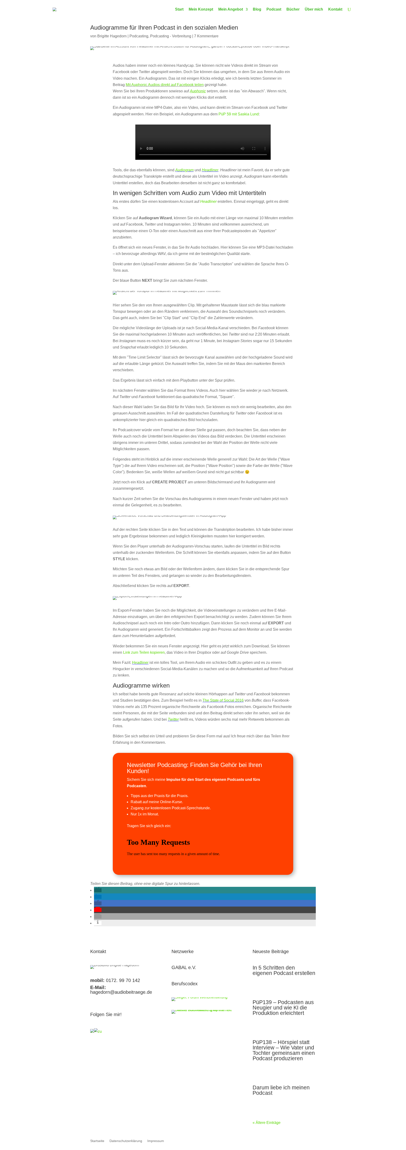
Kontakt (335, 9)
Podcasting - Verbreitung (170, 36)
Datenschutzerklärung (125, 1141)
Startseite (97, 1141)
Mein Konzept (201, 9)
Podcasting (138, 36)
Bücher (293, 9)
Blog (257, 9)
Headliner (140, 663)
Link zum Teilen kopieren (144, 652)
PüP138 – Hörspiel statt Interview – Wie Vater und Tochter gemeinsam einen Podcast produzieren (284, 1050)
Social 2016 (234, 700)
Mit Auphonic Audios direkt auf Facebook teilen (165, 85)
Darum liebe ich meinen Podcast (281, 1090)
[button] (98, 890)
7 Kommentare (206, 36)
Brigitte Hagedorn (112, 36)
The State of (213, 700)
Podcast (273, 9)
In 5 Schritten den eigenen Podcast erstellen (284, 970)
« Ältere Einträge (267, 1123)
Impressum (155, 1141)
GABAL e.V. (184, 967)
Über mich (314, 9)
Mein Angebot (230, 9)
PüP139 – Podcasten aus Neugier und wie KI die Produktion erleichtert (283, 1007)
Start (179, 9)
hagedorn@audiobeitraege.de (121, 992)
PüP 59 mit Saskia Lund (239, 114)
